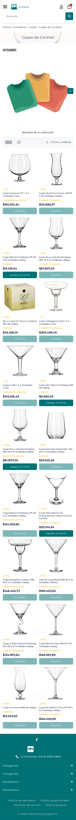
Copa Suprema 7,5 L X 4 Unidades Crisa (16, 194)
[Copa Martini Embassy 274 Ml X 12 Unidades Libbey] (20, 233)
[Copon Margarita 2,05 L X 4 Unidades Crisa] (56, 297)
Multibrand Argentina (42, 814)
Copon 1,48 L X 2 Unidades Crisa (17, 386)
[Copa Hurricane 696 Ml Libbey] (20, 683)
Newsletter (11, 790)
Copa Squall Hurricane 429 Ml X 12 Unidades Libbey (55, 194)
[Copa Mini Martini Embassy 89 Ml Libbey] (56, 361)
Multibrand (11, 782)
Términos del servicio (27, 805)
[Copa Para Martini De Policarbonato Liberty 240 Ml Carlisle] (56, 489)
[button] (5, 7)
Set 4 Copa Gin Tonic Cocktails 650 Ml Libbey (20, 322)
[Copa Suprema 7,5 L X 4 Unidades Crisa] (20, 169)
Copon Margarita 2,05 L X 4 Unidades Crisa (54, 322)
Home (6, 27)
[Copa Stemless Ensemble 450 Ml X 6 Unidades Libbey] (56, 425)
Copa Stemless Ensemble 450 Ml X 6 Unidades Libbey (55, 450)
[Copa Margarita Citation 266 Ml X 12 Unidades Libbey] (20, 555)
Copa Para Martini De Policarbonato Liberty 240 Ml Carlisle (55, 516)
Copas (33, 27)
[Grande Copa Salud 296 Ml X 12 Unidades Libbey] (56, 555)
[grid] (8, 142)
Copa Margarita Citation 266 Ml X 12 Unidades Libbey (18, 581)
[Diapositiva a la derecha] (70, 91)
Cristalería (19, 27)
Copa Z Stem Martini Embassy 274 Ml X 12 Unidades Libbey (20, 645)
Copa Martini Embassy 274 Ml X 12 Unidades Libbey (19, 258)
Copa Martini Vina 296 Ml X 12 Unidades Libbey (55, 645)
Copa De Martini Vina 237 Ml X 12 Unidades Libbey (56, 709)
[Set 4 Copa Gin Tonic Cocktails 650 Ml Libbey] (20, 297)
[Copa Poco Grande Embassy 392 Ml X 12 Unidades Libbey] (56, 233)
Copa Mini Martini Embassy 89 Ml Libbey (56, 386)
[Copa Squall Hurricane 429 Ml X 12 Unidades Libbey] (56, 169)
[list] (19, 142)
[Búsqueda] (69, 16)
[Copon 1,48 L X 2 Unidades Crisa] (20, 361)
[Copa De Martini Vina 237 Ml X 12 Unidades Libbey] (56, 683)
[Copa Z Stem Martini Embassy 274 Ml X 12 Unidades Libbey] (20, 619)
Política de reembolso (22, 800)
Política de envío (56, 805)
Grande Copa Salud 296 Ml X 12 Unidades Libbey (56, 581)
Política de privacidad (54, 800)
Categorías (10, 765)
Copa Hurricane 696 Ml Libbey (19, 707)
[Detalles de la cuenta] (61, 7)
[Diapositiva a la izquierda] (6, 91)
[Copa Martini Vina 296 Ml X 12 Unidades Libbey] (56, 619)
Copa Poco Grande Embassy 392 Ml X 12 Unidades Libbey (55, 258)
